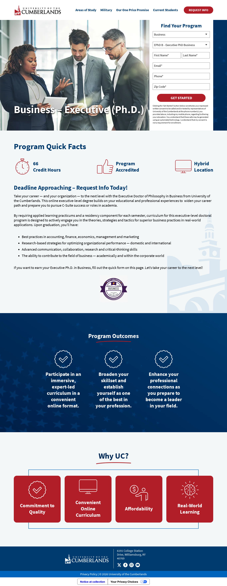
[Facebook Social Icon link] (125, 565)
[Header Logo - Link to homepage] (38, 10)
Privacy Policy (88, 574)
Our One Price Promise (132, 10)
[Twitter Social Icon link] (119, 565)
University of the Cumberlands (128, 574)
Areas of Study (85, 10)
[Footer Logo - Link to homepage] (86, 559)
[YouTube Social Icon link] (137, 565)
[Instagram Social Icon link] (131, 565)
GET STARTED (181, 98)
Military (106, 10)
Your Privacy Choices (124, 581)
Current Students (165, 10)
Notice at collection (92, 581)
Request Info (198, 10)
